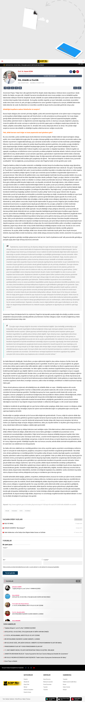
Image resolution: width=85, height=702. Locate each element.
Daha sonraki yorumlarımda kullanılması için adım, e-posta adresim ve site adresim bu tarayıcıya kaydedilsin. (31, 567)
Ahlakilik (14, 510)
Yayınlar (45, 687)
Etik (21, 510)
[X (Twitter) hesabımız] (28, 668)
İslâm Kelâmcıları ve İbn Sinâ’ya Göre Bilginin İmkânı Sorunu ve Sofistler (43, 532)
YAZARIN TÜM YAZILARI (50, 76)
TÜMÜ (78, 581)
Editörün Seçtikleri (28, 689)
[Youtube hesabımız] (34, 668)
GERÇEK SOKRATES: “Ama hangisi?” (43, 528)
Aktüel (25, 687)
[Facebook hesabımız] (25, 668)
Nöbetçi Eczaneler (48, 681)
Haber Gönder (66, 687)
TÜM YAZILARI (78, 519)
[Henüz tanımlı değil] (77, 71)
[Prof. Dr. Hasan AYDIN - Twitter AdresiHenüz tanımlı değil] (74, 71)
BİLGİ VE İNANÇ (43, 523)
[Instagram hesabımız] (31, 668)
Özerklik (28, 510)
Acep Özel (26, 684)
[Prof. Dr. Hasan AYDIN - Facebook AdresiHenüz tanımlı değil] (70, 71)
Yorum (5, 547)
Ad (4, 559)
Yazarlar (45, 689)
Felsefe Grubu (27, 692)
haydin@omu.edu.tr (26, 73)
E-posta (46, 559)
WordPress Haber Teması (22, 699)
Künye (64, 684)
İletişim (65, 689)
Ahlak (7, 510)
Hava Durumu (46, 679)
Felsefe (26, 679)
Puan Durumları (47, 684)
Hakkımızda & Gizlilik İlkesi (69, 681)
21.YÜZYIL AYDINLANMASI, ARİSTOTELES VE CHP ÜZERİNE (26, 65)
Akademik (26, 681)
